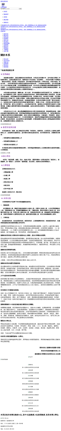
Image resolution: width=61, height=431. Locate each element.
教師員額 (6, 66)
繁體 (5, 7)
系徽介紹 (6, 62)
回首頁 (5, 11)
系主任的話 (7, 60)
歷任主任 (6, 65)
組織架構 (6, 63)
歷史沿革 (6, 59)
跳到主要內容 (4, 1)
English (2, 7)
